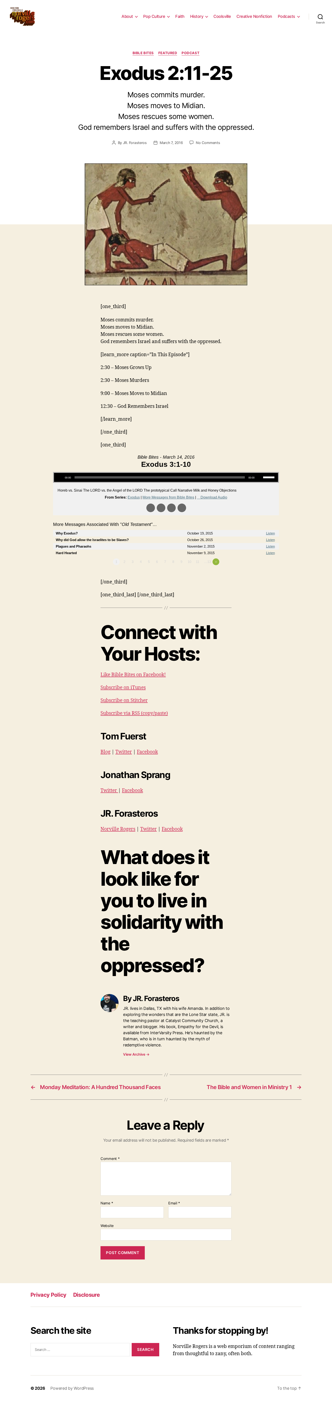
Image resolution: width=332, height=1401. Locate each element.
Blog (105, 752)
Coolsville (222, 16)
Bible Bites (143, 53)
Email (174, 1203)
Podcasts (286, 16)
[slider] (269, 477)
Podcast (190, 53)
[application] (166, 477)
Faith (180, 16)
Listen (270, 533)
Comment (110, 1159)
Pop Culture (154, 16)
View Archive (136, 1054)
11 (197, 562)
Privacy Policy (48, 1295)
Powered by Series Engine (262, 574)
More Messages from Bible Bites (168, 497)
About (127, 16)
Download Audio (214, 497)
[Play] (60, 477)
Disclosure (86, 1295)
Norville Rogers (118, 829)
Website (107, 1225)
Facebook (147, 752)
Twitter (123, 752)
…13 (207, 562)
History (196, 16)
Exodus (134, 497)
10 (189, 562)
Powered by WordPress (72, 1388)
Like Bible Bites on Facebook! (133, 675)
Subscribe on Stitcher (124, 700)
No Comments (208, 142)
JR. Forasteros (135, 142)
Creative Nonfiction (254, 16)
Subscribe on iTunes (123, 688)
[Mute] (259, 477)
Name (107, 1203)
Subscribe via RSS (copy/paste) (134, 713)
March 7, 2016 (171, 142)
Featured (167, 53)
